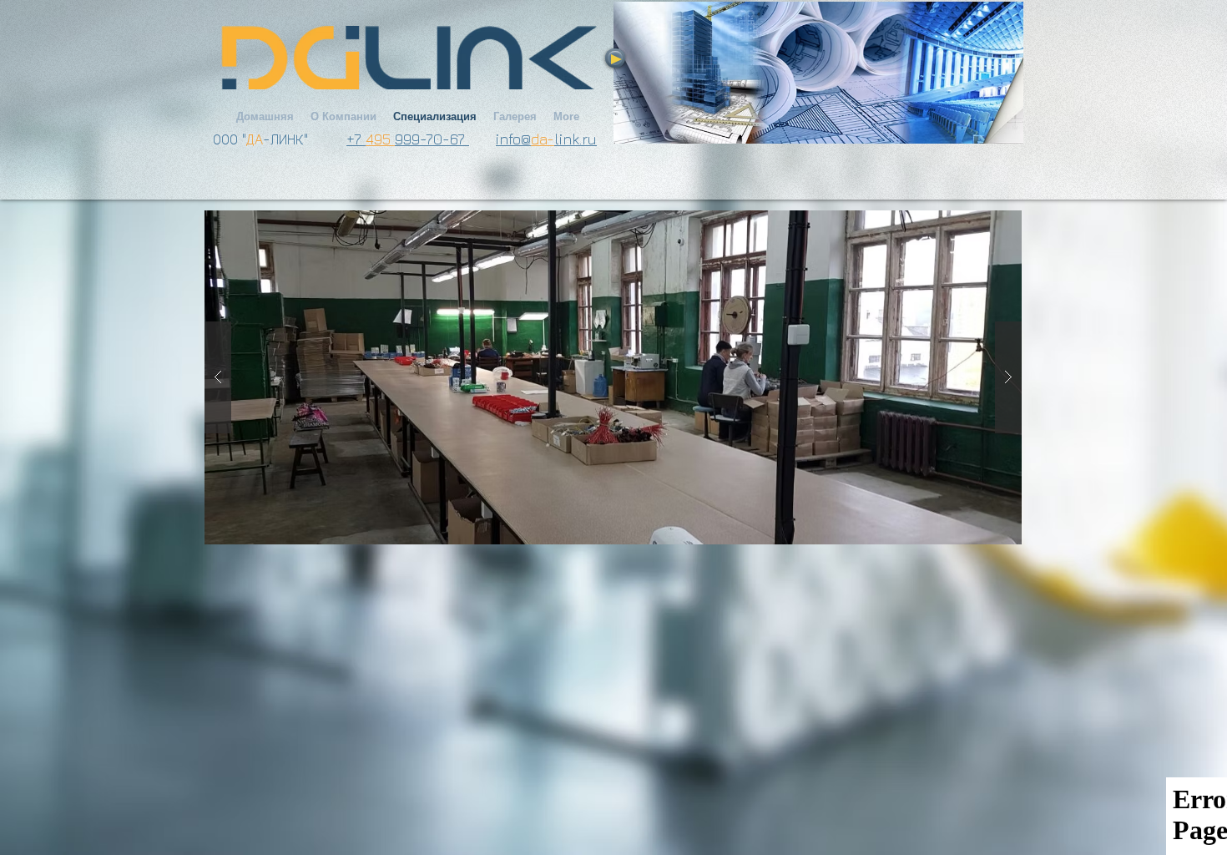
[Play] (615, 58)
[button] (613, 377)
